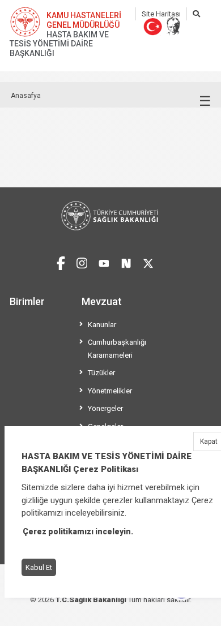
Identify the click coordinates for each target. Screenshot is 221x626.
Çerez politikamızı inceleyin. (78, 531)
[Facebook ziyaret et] (61, 261)
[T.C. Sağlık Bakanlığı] (110, 215)
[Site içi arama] (196, 14)
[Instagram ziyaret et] (81, 261)
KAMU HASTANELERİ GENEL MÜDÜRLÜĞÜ (83, 20)
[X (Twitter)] (148, 261)
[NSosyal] (126, 261)
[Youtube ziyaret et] (104, 261)
